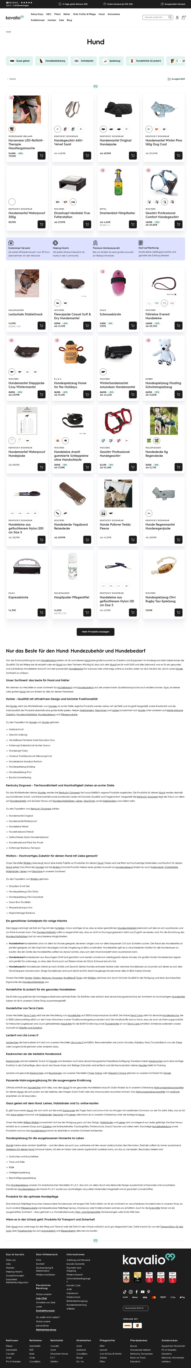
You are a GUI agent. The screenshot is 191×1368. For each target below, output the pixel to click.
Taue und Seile (17, 1162)
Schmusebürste (110, 314)
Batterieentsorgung (77, 1301)
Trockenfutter (112, 1024)
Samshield (11, 1350)
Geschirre (37, 871)
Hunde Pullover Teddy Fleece (115, 526)
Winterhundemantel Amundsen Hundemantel (117, 385)
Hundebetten (31, 943)
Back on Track (138, 1358)
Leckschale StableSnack (26, 314)
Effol (103, 209)
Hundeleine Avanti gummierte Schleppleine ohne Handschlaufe (71, 456)
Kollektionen (38, 20)
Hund (102, 14)
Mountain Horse (59, 1354)
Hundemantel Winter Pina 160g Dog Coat (163, 142)
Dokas (98, 1073)
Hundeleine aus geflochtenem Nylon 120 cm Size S (117, 601)
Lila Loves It (77, 1042)
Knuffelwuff (69, 978)
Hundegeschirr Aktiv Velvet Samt (68, 142)
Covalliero (34, 1362)
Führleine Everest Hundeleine (157, 316)
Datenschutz (73, 1297)
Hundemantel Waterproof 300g (27, 215)
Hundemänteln (18, 801)
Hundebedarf (76, 669)
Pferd (57, 14)
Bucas (133, 1346)
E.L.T (52, 1358)
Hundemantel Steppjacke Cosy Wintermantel (26, 385)
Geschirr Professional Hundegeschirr (115, 454)
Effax (102, 1362)
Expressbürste (18, 597)
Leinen (115, 710)
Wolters (59, 209)
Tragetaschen (24, 1231)
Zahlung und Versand (78, 1260)
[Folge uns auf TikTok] (125, 1292)
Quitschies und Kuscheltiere (23, 1157)
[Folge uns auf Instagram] (131, 1292)
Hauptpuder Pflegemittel (71, 597)
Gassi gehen (17, 1115)
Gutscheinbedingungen (78, 1280)
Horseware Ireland (21, 136)
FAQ (38, 1260)
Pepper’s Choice (117, 1073)
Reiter (66, 14)
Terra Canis (29, 1015)
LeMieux (166, 1362)
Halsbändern (87, 710)
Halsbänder (12, 871)
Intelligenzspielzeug (19, 1173)
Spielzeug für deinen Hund (20, 1149)
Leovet (103, 1350)
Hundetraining (49, 660)
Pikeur (9, 1346)
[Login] (177, 17)
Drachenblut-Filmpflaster (117, 213)
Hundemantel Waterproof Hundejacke (27, 454)
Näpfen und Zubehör (30, 1028)
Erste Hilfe (154, 1208)
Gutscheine (114, 14)
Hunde (179, 669)
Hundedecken (32, 957)
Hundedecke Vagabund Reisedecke (71, 526)
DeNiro (54, 1362)
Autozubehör (48, 1231)
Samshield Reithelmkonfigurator (17, 1281)
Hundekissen (33, 967)
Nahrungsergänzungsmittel (168, 1088)
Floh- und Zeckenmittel (88, 1212)
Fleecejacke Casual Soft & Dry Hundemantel (72, 316)
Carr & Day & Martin (111, 1354)
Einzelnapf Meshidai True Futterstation (72, 215)
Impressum (72, 1293)
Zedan (103, 1358)
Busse (79, 1358)
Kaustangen (55, 1073)
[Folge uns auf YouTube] (142, 1292)
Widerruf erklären (45, 1275)
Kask (31, 1354)
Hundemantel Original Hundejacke (115, 142)
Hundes (42, 793)
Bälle (11, 1167)
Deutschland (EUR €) (134, 1308)
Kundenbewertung (77, 1305)
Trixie (79, 978)
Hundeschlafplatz (127, 928)
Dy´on (80, 1362)
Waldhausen (16, 310)
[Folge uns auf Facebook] (136, 1292)
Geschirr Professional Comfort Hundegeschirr (162, 215)
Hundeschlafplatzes (16, 936)
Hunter (13, 706)
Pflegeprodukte (69, 715)
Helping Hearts (14, 1272)
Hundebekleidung (161, 1126)
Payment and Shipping (74, 1269)
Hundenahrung (170, 1015)
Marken (52, 20)
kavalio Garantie (75, 1264)
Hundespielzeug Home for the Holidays (70, 385)
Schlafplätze (171, 867)
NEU (48, 14)
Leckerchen (12, 1042)
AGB (69, 1289)
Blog (69, 20)
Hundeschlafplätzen (63, 801)
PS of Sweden (13, 1362)
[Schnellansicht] (87, 156)
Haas (103, 310)
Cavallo (10, 1354)
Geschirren (101, 710)
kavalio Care (73, 1285)
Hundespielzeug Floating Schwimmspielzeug (163, 385)
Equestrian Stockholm (173, 1346)
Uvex (32, 1358)
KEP (31, 1350)
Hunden (52, 706)
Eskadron (135, 1362)
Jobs (8, 1264)
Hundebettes (173, 943)
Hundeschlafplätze (26, 715)
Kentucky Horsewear (141, 1354)
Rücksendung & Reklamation (44, 1269)
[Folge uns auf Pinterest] (148, 1292)
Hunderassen (168, 948)
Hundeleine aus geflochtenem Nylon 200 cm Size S (26, 528)
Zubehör (47, 1126)
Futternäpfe (157, 867)
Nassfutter (66, 1024)
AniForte (175, 1092)
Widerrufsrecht (75, 1275)
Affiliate (71, 1309)
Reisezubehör (68, 1231)
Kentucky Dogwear (66, 136)
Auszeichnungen (15, 1276)
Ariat (8, 1358)
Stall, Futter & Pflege (84, 14)
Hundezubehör (85, 687)
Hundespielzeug (46, 715)
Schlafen (60, 928)
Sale (61, 20)
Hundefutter (178, 997)
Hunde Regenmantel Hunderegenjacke (160, 526)
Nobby (149, 379)
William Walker (31, 1122)
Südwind (81, 1350)
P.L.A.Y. (58, 379)
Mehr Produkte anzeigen (95, 632)
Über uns (11, 1260)
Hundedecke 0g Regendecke (156, 454)
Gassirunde (69, 1110)
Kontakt (40, 1264)
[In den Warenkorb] (42, 156)
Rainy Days (37, 14)
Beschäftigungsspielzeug (22, 1178)
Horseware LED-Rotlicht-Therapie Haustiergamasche (26, 144)
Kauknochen (13, 1061)
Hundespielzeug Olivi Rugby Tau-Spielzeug (160, 599)
